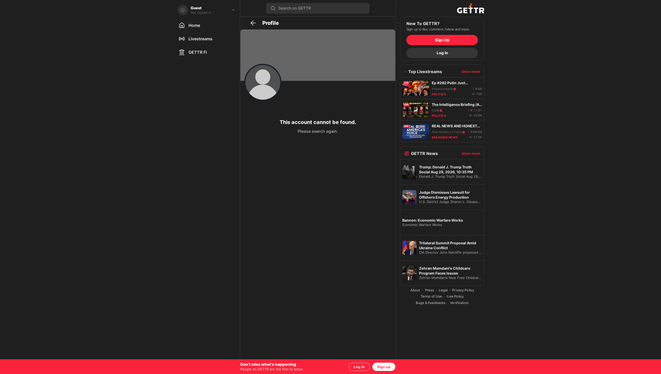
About (415, 290)
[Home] (442, 8)
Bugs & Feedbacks (430, 303)
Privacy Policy (463, 290)
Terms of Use (431, 296)
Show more (471, 71)
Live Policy (455, 296)
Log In (359, 367)
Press (429, 290)
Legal (443, 290)
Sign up (384, 367)
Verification (459, 303)
